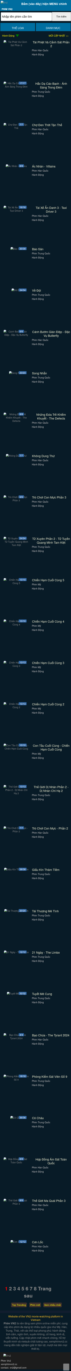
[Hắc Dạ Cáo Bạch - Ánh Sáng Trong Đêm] (16, 86)
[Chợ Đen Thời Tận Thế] (16, 128)
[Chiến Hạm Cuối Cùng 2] (16, 707)
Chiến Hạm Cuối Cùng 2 (48, 704)
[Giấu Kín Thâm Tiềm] (16, 869)
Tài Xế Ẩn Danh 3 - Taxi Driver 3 (51, 209)
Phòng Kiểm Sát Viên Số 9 (49, 1076)
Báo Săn (37, 249)
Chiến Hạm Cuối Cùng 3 (48, 663)
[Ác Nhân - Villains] (16, 166)
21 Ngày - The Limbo (46, 952)
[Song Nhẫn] (16, 373)
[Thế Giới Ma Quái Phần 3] (16, 1203)
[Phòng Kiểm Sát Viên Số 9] (16, 1079)
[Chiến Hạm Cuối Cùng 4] (16, 624)
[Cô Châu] (16, 1117)
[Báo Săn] (16, 248)
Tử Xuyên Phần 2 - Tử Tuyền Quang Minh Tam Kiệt (51, 540)
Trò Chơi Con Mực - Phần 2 (50, 828)
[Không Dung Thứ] (16, 455)
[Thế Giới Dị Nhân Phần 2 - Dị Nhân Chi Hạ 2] (16, 793)
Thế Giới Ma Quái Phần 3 (49, 1201)
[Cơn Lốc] (16, 1241)
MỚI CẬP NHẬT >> (59, 35)
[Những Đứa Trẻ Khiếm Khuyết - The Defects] (16, 420)
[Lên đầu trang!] (66, 1367)
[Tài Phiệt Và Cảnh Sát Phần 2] (16, 45)
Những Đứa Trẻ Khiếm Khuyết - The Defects (51, 416)
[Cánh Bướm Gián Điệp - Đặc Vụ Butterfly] (16, 334)
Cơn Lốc (37, 1242)
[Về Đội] (16, 290)
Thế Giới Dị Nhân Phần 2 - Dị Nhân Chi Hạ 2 (51, 789)
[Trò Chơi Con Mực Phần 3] (16, 500)
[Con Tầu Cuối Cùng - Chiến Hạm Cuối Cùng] (16, 748)
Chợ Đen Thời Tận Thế (47, 125)
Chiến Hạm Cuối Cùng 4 (48, 621)
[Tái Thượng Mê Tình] (16, 910)
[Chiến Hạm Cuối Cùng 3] (16, 665)
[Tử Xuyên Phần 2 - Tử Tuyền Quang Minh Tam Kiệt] (16, 545)
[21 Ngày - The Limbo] (16, 952)
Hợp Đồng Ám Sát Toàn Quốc (51, 1161)
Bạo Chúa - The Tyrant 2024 (50, 1035)
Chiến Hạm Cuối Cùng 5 (48, 580)
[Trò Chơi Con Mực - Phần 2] (16, 831)
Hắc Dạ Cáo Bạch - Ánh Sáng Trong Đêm (51, 85)
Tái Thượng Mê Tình (45, 911)
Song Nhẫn (39, 373)
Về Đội (36, 290)
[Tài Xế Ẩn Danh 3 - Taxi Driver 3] (16, 210)
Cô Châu (38, 1118)
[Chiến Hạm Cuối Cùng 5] (16, 583)
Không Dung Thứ (43, 456)
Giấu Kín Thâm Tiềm (45, 870)
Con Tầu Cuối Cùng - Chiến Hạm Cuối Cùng (51, 747)
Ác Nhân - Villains (43, 166)
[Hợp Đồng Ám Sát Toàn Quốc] (16, 1162)
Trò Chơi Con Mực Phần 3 (49, 497)
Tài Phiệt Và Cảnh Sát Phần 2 (51, 44)
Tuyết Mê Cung (42, 994)
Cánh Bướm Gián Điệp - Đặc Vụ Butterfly (51, 333)
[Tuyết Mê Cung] (16, 993)
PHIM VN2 (7, 9)
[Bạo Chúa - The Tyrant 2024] (16, 1038)
